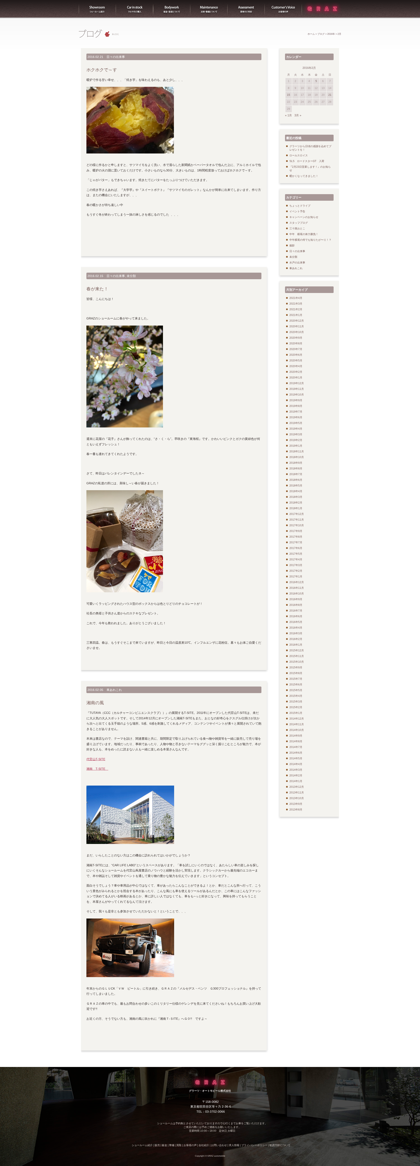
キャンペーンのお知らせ (303, 217)
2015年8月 (295, 673)
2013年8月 (295, 809)
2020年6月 (295, 354)
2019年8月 (295, 406)
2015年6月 (295, 684)
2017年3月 (295, 565)
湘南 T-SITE (97, 768)
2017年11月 (296, 519)
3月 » (297, 115)
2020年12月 (296, 320)
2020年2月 (295, 371)
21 (329, 95)
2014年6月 (295, 752)
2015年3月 (295, 701)
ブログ (321, 34)
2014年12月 (296, 718)
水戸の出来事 (297, 262)
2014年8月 (295, 741)
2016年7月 (295, 610)
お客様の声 (283, 8)
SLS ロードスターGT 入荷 (306, 161)
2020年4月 (295, 366)
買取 (246, 8)
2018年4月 (295, 491)
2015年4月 (295, 695)
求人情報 (234, 1145)
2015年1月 (295, 713)
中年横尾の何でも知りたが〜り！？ (310, 239)
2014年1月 (295, 781)
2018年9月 (295, 462)
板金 (171, 8)
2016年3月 (295, 633)
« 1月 (288, 115)
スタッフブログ (298, 222)
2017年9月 (295, 531)
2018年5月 (295, 485)
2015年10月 (296, 661)
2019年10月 (296, 394)
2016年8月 (295, 605)
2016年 (331, 34)
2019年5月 (295, 423)
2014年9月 (295, 735)
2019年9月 (295, 400)
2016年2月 (295, 639)
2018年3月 (295, 496)
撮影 (292, 245)
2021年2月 (295, 309)
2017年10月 (296, 525)
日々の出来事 (116, 57)
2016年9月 (295, 599)
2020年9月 (295, 337)
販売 (134, 8)
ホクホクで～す (101, 69)
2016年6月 (295, 616)
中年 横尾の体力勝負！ (303, 234)
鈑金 (164, 1145)
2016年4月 (295, 627)
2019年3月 (295, 434)
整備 (209, 8)
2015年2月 (295, 707)
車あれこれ (114, 690)
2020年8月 (295, 343)
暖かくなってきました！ (303, 176)
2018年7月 (295, 474)
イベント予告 (297, 211)
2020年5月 (295, 360)
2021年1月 (295, 315)
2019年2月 (295, 440)
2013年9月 (295, 803)
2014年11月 (296, 724)
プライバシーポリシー (254, 1145)
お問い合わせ (219, 1145)
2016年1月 (295, 644)
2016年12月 (296, 582)
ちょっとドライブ (299, 205)
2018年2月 (295, 502)
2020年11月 (296, 326)
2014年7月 (295, 747)
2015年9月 (295, 667)
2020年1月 (295, 377)
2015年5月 (295, 690)
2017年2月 (295, 570)
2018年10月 (296, 457)
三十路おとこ (297, 228)
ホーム (311, 34)
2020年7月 (295, 349)
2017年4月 (295, 559)
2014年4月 (295, 764)
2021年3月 (295, 303)
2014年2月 (295, 775)
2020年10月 (296, 332)
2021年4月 (295, 298)
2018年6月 (295, 479)
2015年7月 (295, 678)
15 (288, 95)
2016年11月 (296, 587)
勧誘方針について (280, 1145)
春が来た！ (97, 288)
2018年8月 (295, 468)
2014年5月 (295, 758)
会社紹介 (204, 1145)
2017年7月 (295, 542)
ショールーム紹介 (97, 8)
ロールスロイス (298, 155)
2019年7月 (295, 411)
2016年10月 (296, 593)
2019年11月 (296, 388)
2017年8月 (295, 536)
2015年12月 (296, 650)
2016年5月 (295, 622)
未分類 (131, 276)
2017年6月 (295, 548)
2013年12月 (296, 786)
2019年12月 (296, 383)
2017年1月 (295, 576)
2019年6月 (295, 417)
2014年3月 (295, 769)
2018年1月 (295, 508)
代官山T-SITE (95, 759)
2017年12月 (296, 514)
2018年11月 (296, 451)
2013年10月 (296, 798)
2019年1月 (295, 445)
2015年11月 (296, 656)
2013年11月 (296, 792)
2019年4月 (295, 428)
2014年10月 (296, 730)
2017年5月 (295, 553)
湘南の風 (95, 702)
